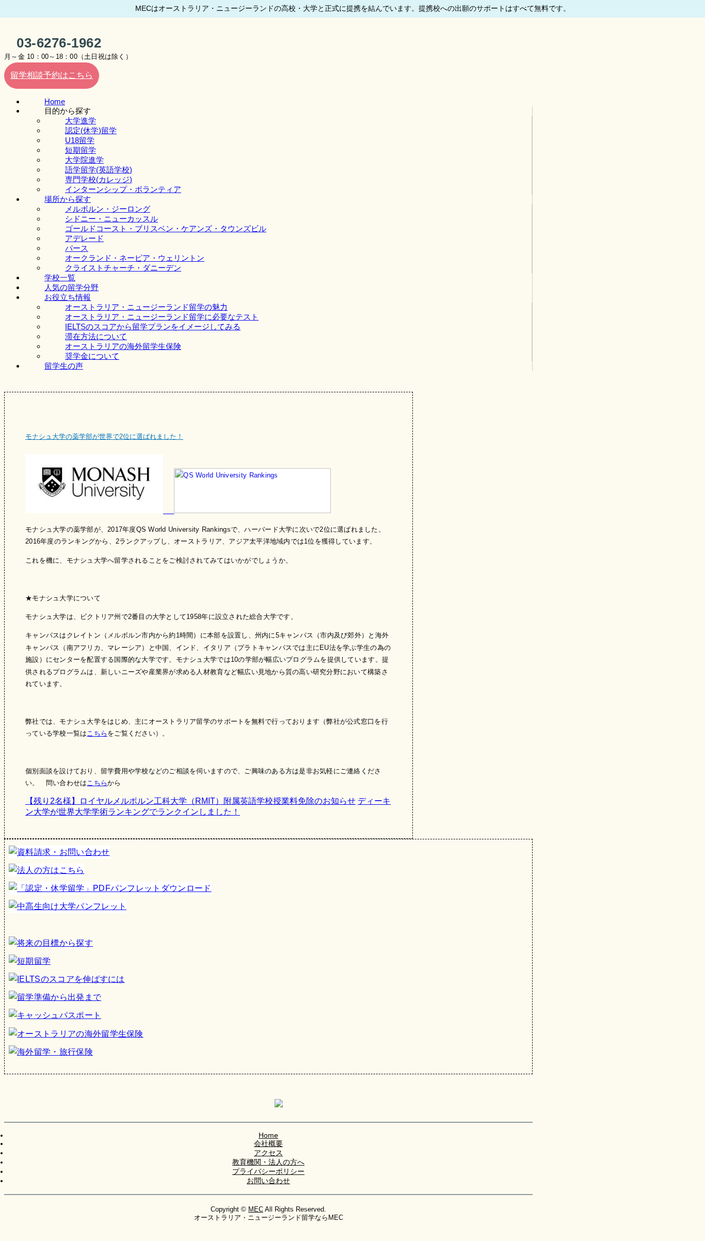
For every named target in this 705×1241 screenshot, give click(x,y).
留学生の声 (63, 365)
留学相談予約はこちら (51, 75)
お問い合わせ (268, 1180)
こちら (97, 733)
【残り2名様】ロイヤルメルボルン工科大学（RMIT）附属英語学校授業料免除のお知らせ (190, 801)
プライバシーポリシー (268, 1171)
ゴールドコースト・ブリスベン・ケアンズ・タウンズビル (165, 228)
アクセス (268, 1153)
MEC (255, 1209)
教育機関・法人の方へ (268, 1162)
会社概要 (268, 1143)
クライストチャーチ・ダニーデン (123, 267)
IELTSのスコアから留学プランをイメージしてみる (153, 326)
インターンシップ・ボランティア (123, 189)
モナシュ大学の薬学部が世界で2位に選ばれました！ (104, 436)
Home (268, 1135)
